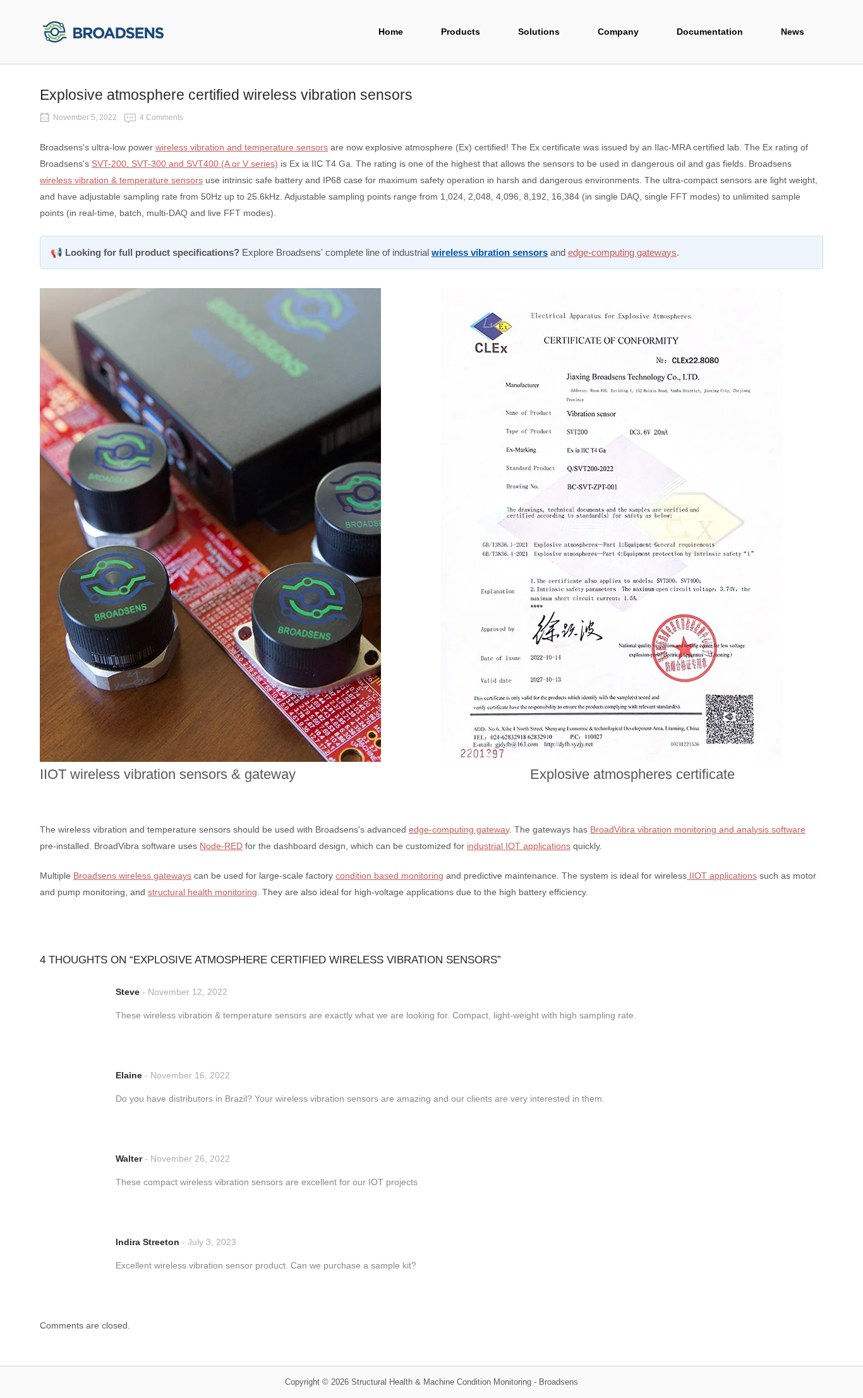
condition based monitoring (389, 876)
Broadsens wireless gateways (132, 876)
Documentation (710, 32)
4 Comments (161, 117)
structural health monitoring (202, 892)
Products (460, 32)
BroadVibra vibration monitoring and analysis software (698, 829)
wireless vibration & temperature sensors (121, 180)
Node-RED (221, 846)
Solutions (539, 32)
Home (390, 32)
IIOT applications (722, 876)
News (792, 32)
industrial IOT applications (518, 846)
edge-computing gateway (459, 829)
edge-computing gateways (622, 252)
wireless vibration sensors (489, 252)
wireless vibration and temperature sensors (241, 147)
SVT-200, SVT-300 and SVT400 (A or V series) (185, 164)
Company (618, 32)
